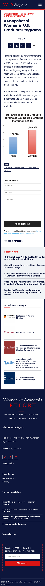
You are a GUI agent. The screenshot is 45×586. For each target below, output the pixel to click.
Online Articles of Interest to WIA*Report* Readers (21, 510)
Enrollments (11, 14)
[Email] (22, 45)
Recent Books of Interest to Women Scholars (18, 503)
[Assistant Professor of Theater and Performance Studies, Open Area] (9, 347)
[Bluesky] (4, 457)
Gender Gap (27, 14)
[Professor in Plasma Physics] (9, 316)
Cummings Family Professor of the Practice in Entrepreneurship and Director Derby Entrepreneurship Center (28, 363)
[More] (34, 45)
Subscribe (24, 563)
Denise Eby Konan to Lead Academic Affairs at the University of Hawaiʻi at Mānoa (22, 292)
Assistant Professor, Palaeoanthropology (25, 378)
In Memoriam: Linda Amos (14, 524)
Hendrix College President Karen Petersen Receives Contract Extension (21, 517)
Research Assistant (25, 332)
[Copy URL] (28, 45)
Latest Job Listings (15, 305)
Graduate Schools (14, 16)
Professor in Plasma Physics (25, 317)
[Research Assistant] (9, 332)
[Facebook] (10, 45)
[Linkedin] (16, 45)
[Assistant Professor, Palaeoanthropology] (9, 378)
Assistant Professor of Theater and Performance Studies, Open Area (28, 348)
